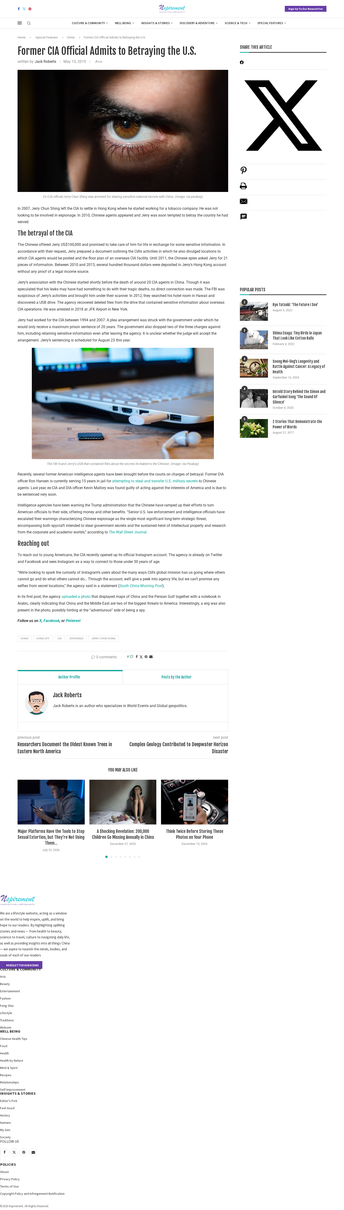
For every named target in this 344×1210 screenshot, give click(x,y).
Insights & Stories (155, 23)
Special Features (270, 23)
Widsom (5, 1027)
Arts (3, 976)
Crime (71, 37)
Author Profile (69, 677)
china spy (43, 638)
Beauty (5, 983)
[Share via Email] (151, 657)
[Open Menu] (20, 23)
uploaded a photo (76, 596)
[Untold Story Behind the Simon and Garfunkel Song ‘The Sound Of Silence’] (254, 398)
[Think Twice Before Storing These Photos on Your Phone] (194, 802)
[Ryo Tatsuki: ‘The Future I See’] (254, 311)
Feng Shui (7, 1005)
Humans (5, 1122)
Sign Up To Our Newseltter (305, 9)
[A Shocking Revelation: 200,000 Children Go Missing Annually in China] (123, 802)
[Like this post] (131, 657)
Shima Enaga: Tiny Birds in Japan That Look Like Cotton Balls (297, 336)
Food (3, 1046)
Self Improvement (12, 1089)
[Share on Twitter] (141, 657)
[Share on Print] (243, 188)
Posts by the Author (176, 677)
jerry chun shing (103, 638)
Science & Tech (236, 23)
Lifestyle (6, 1013)
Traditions (7, 1020)
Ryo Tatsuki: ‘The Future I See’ (295, 304)
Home (22, 37)
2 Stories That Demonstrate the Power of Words (297, 424)
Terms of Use (9, 1186)
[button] (24, 819)
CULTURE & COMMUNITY (20, 969)
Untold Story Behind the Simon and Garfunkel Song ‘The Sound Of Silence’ (299, 397)
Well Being (123, 23)
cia (60, 638)
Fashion (5, 998)
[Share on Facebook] (137, 657)
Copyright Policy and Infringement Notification (32, 1193)
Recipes (5, 1075)
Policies (8, 1164)
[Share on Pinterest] (243, 173)
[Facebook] (19, 9)
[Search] (28, 23)
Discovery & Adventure (197, 23)
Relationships (9, 1082)
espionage (77, 638)
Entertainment (10, 991)
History (5, 1115)
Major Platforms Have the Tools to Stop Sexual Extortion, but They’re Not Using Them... (51, 837)
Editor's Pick (8, 1100)
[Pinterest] (30, 9)
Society (5, 1137)
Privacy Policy (10, 1179)
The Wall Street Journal (127, 532)
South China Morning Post (140, 586)
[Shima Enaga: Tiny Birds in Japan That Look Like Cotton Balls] (254, 339)
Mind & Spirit (9, 1067)
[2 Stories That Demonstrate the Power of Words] (254, 428)
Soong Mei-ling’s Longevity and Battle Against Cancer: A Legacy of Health (299, 366)
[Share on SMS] (243, 219)
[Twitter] (24, 9)
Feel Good (7, 1108)
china (24, 638)
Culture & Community (88, 23)
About (4, 1171)
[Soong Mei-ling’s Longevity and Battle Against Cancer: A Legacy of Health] (254, 368)
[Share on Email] (243, 204)
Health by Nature (11, 1060)
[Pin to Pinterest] (146, 657)
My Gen (5, 1129)
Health (4, 1053)
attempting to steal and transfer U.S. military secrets (155, 481)
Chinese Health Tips (13, 1038)
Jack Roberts (45, 61)
